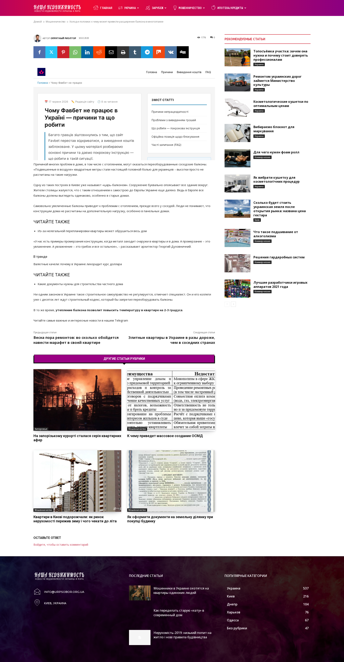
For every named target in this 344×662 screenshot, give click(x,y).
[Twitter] (51, 52)
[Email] (111, 52)
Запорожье (41, 429)
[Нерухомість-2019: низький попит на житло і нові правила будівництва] (139, 637)
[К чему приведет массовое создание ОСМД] (171, 400)
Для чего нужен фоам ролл (276, 152)
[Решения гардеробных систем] (237, 263)
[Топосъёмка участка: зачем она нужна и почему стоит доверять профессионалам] (237, 57)
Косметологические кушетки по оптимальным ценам (280, 103)
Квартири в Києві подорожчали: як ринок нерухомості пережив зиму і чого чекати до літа (75, 519)
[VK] (171, 52)
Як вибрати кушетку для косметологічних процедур (276, 179)
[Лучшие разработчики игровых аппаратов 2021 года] (237, 289)
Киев (257, 220)
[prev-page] (227, 304)
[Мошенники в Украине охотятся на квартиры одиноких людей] (139, 593)
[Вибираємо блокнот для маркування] (237, 133)
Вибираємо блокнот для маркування (273, 129)
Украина (130, 8)
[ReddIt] (99, 52)
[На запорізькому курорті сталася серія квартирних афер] (77, 400)
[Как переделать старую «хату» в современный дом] (139, 615)
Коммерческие (262, 157)
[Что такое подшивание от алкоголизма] (237, 238)
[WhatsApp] (75, 52)
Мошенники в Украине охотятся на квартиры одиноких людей (181, 590)
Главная (106, 8)
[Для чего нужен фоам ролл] (237, 158)
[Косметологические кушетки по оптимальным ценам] (237, 108)
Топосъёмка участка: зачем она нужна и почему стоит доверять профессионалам (280, 55)
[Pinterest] (63, 52)
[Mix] (159, 52)
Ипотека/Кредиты (230, 8)
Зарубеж (157, 8)
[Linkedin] (87, 52)
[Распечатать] (123, 52)
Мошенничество (190, 8)
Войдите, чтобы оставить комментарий (60, 544)
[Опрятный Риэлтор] (38, 38)
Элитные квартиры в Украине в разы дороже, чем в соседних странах (171, 340)
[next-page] (233, 304)
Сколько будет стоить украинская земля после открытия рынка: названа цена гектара (279, 208)
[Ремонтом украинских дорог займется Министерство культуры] (237, 83)
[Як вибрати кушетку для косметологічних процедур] (237, 184)
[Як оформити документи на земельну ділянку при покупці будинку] (171, 481)
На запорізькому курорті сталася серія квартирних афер (77, 438)
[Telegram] (147, 52)
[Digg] (183, 52)
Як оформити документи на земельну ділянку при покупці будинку (170, 519)
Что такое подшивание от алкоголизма (275, 234)
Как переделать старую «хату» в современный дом (178, 612)
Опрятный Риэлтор (63, 38)
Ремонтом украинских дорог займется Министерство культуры (277, 80)
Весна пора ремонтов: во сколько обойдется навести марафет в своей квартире (76, 340)
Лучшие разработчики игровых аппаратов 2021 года (280, 284)
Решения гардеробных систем (279, 257)
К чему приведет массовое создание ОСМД (165, 436)
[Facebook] (39, 52)
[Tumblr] (135, 52)
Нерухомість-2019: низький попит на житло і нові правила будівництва (182, 635)
